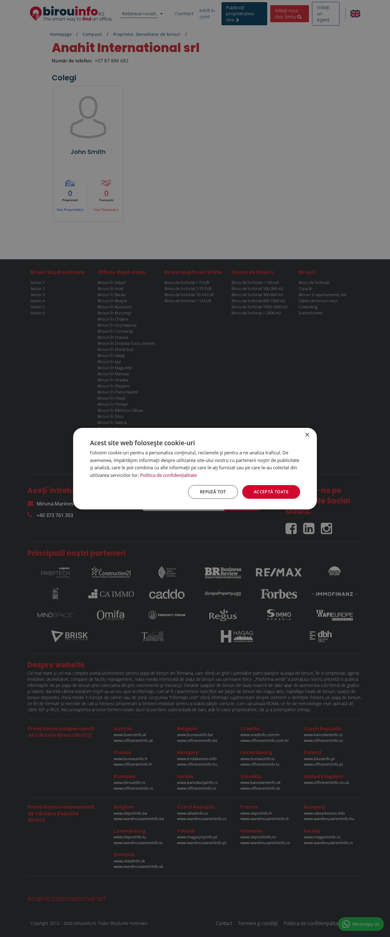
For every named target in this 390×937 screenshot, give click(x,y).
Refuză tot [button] (213, 492)
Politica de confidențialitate (168, 475)
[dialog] (195, 468)
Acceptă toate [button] (271, 492)
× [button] (307, 434)
